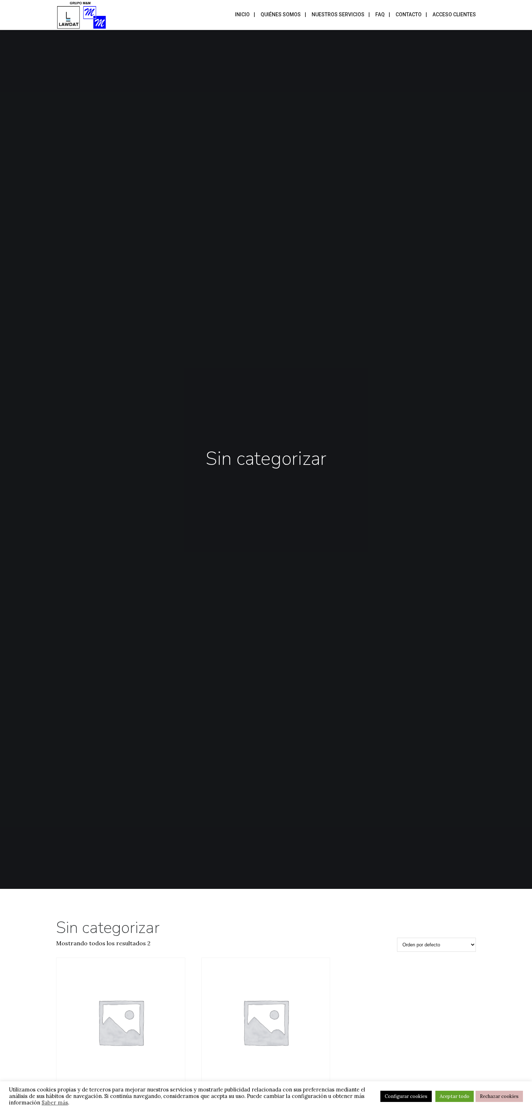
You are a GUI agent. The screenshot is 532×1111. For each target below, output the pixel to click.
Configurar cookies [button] (406, 1096)
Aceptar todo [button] (454, 1096)
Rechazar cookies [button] (499, 1096)
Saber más (55, 1102)
